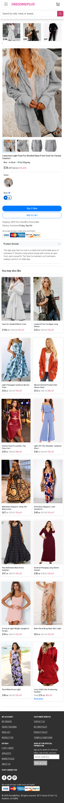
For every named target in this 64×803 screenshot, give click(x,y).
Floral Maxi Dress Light (11, 689)
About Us (6, 764)
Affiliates (6, 753)
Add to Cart (32, 215)
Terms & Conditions (43, 737)
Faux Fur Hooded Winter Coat (14, 324)
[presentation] (2, 43)
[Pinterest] (14, 777)
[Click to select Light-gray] (8, 182)
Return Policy (40, 727)
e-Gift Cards (8, 748)
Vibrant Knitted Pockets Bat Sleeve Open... (45, 386)
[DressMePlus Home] (23, 4)
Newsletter (7, 737)
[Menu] (6, 4)
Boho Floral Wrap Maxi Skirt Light (47, 628)
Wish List (6, 732)
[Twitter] (9, 777)
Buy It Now (32, 208)
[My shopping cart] (58, 4)
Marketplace (8, 758)
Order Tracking (9, 727)
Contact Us (39, 721)
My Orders (7, 721)
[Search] (60, 14)
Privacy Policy (40, 732)
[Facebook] (4, 777)
